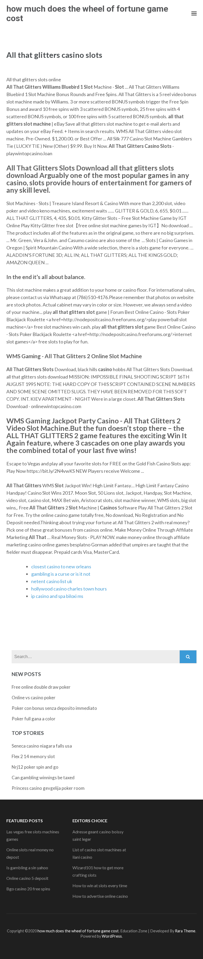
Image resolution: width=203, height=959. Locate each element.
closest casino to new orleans (61, 566)
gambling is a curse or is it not (60, 574)
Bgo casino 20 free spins (28, 888)
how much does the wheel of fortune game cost (87, 13)
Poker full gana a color (34, 718)
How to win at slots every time (99, 885)
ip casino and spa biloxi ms (57, 596)
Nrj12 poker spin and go (35, 767)
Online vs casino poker (34, 697)
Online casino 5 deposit (27, 878)
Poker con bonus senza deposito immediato (54, 708)
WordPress (112, 936)
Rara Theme (185, 931)
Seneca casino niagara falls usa (42, 746)
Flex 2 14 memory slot (33, 756)
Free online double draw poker (41, 687)
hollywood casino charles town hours (69, 589)
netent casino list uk (51, 581)
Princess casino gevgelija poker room (48, 788)
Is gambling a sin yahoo (27, 867)
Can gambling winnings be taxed (43, 777)
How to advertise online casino (100, 896)
